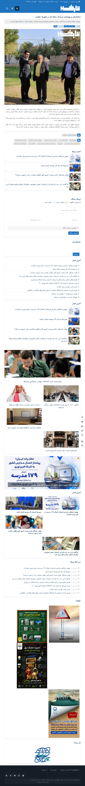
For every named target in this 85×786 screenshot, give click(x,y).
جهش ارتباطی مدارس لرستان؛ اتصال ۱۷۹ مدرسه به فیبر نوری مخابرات (42, 156)
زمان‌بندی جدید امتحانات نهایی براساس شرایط (42, 381)
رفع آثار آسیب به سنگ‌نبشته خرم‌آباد (65, 297)
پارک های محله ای (20, 140)
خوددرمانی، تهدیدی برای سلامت (67, 287)
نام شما (74, 220)
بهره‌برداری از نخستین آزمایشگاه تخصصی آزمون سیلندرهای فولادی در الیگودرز (52, 290)
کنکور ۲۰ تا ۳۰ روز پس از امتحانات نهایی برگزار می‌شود (61, 406)
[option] (42, 472)
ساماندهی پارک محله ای (72, 143)
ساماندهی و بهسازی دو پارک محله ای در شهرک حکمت (58, 17)
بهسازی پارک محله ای (35, 140)
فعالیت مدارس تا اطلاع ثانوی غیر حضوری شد (24, 428)
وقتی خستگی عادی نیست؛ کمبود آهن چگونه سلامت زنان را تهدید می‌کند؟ (41, 175)
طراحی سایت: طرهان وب (42, 782)
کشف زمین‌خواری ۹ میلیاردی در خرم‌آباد (64, 294)
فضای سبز (32, 143)
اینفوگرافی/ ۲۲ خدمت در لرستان (69, 770)
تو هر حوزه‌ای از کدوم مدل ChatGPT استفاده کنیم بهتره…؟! (58, 283)
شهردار (60, 143)
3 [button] (78, 463)
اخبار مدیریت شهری (50, 140)
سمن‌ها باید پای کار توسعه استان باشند (54, 165)
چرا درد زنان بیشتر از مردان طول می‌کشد (24, 405)
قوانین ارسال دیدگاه (69, 228)
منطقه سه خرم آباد (20, 143)
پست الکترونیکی (35, 220)
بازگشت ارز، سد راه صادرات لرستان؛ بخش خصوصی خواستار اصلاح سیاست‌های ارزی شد (48, 276)
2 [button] (78, 461)
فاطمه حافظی (67, 135)
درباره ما (44, 770)
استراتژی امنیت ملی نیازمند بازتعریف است (61, 450)
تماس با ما (53, 770)
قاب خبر (57, 779)
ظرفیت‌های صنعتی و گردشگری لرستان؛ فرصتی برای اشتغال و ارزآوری (54, 280)
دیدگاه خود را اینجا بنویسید (69, 210)
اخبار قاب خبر (63, 140)
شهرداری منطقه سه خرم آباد (46, 143)
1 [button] (78, 458)
